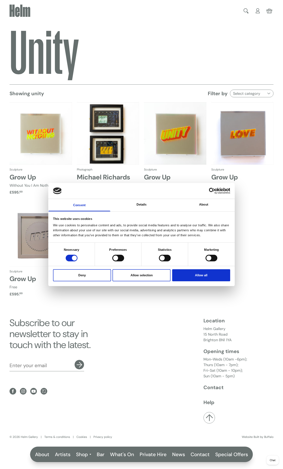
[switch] (118, 258)
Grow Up (23, 177)
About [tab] (203, 204)
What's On (122, 454)
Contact (200, 454)
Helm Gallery (29, 437)
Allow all (201, 275)
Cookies (81, 437)
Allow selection (142, 275)
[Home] (20, 11)
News (178, 454)
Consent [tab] (79, 205)
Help (208, 402)
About (42, 454)
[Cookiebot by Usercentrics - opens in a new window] (212, 191)
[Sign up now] (79, 364)
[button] (246, 10)
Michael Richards (103, 177)
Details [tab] (142, 204)
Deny (82, 275)
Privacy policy (102, 437)
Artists (62, 454)
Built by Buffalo (263, 437)
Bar (100, 454)
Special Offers (231, 454)
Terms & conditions (57, 437)
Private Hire (153, 454)
